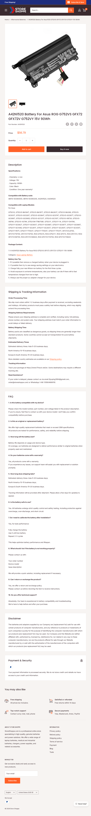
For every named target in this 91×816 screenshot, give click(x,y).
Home (7, 19)
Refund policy (55, 735)
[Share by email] (81, 124)
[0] (84, 10)
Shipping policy (56, 359)
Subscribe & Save (77, 2)
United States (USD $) (26, 792)
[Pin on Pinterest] (72, 124)
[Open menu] (6, 10)
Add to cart (26, 149)
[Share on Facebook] (67, 124)
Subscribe (12, 781)
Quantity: (12, 140)
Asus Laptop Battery (25, 255)
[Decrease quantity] (19, 140)
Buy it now (64, 149)
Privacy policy (55, 731)
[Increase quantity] (32, 140)
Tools (52, 752)
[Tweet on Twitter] (76, 124)
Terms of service (56, 742)
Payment (53, 745)
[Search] (71, 10)
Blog (51, 749)
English (8, 792)
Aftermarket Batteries (18, 19)
